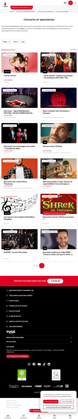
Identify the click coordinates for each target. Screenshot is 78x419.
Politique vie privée (12, 403)
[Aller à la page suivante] (41, 265)
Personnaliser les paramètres (58, 407)
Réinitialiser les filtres (8, 50)
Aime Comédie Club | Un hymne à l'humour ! (56, 112)
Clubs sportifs (15, 316)
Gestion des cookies (12, 407)
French (65, 3)
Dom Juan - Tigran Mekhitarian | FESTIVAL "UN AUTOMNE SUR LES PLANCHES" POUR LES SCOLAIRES (18, 112)
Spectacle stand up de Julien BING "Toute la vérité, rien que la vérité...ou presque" (58, 253)
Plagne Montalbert (51, 125)
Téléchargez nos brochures (20, 295)
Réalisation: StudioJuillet (13, 405)
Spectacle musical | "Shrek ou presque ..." (58, 218)
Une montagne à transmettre (21, 290)
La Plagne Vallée (11, 55)
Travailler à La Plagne (18, 306)
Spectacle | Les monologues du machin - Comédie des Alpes (19, 147)
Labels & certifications (18, 321)
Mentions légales (11, 400)
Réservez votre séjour (20, 7)
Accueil (12, 11)
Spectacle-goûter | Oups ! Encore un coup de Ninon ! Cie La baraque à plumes (57, 182)
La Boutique (14, 301)
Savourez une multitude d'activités (26, 11)
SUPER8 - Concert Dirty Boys (15, 252)
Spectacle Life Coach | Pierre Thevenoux (15, 182)
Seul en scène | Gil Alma (52, 146)
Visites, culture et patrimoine (45, 11)
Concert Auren (10, 75)
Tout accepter (51, 402)
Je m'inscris (55, 281)
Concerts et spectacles (62, 11)
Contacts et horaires (19, 356)
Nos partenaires (16, 326)
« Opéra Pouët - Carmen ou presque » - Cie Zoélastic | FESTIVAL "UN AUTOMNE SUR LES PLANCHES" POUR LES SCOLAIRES (58, 76)
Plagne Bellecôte (11, 232)
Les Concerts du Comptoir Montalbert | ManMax (19, 218)
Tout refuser (66, 402)
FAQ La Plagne (14, 311)
